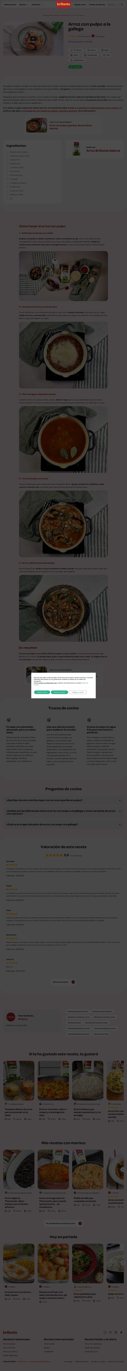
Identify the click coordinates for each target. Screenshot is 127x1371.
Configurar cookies (78, 692)
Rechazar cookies (59, 692)
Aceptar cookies (42, 692)
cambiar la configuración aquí (47, 683)
